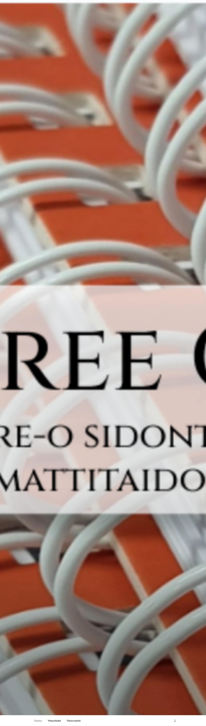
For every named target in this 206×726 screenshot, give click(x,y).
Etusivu (38, 720)
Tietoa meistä (74, 720)
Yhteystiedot (54, 720)
